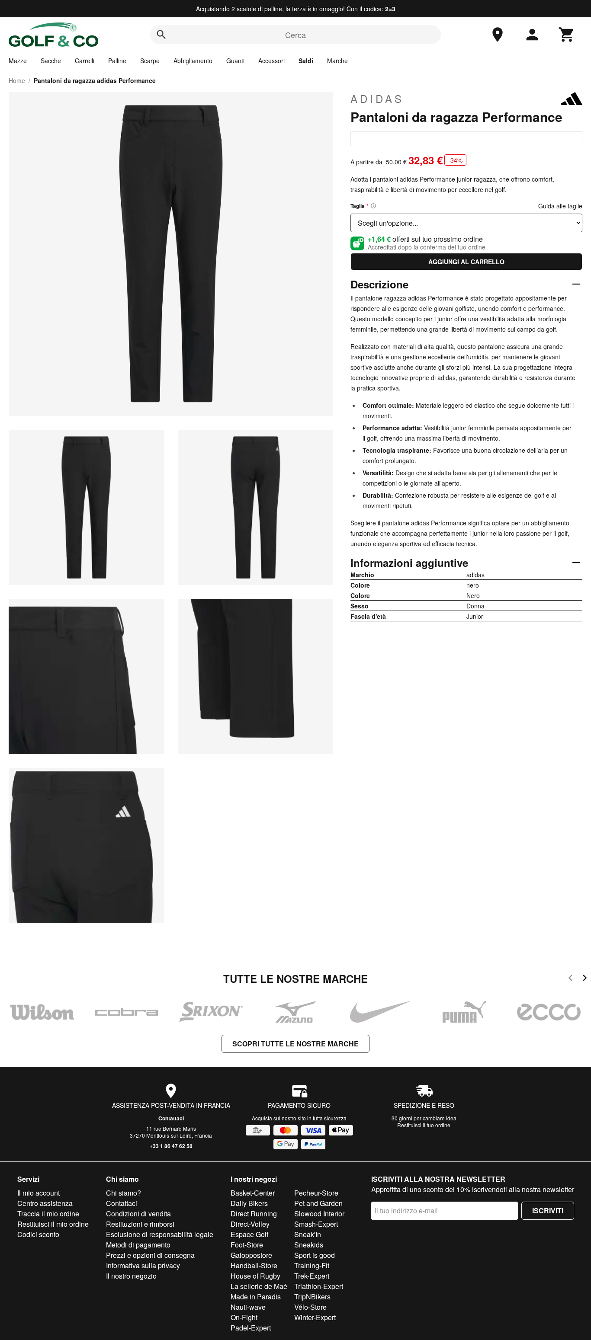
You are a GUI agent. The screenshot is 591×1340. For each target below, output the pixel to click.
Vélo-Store (310, 1307)
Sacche (51, 60)
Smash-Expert (316, 1224)
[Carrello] (566, 34)
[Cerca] (161, 34)
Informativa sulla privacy (143, 1265)
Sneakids (308, 1245)
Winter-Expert (315, 1317)
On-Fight (244, 1317)
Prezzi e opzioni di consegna (150, 1255)
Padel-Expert (251, 1328)
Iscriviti (547, 1210)
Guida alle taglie (560, 205)
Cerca (295, 34)
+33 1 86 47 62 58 (171, 1146)
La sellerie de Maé (259, 1286)
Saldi (306, 60)
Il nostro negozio (131, 1276)
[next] (584, 979)
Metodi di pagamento (138, 1245)
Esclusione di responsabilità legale (159, 1234)
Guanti (235, 60)
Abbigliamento (192, 60)
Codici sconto (38, 1234)
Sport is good (314, 1255)
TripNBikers (312, 1297)
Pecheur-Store (316, 1193)
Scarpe (150, 60)
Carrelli (84, 60)
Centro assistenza (45, 1203)
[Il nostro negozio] (497, 34)
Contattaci (171, 1118)
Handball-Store (254, 1265)
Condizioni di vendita (138, 1213)
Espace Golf (249, 1234)
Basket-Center (253, 1193)
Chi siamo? (123, 1193)
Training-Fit (311, 1265)
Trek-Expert (311, 1276)
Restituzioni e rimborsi (140, 1224)
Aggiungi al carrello (466, 261)
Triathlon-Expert (318, 1286)
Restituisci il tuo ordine (423, 1125)
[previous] (570, 979)
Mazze (18, 60)
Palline (117, 60)
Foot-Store (247, 1245)
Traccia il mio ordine (48, 1213)
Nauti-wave (248, 1307)
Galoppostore (251, 1255)
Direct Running (254, 1213)
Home (17, 80)
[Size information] (373, 206)
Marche (337, 60)
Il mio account (38, 1193)
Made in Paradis (256, 1297)
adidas (377, 99)
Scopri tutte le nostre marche (295, 1044)
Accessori (271, 60)
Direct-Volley (250, 1224)
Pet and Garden (318, 1203)
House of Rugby (255, 1276)
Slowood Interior (319, 1213)
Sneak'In (307, 1234)
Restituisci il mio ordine (53, 1224)
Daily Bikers (249, 1203)
